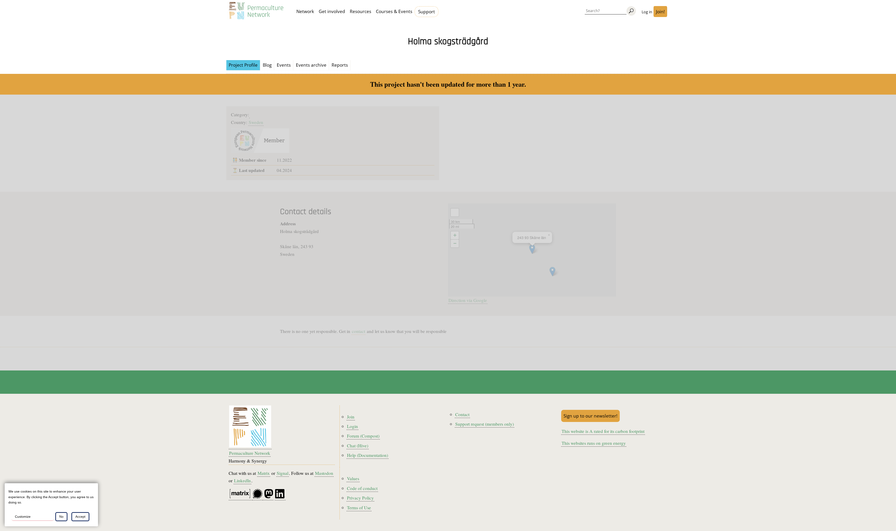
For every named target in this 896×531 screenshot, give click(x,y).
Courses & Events (394, 11)
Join (350, 417)
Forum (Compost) (363, 436)
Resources (360, 11)
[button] (552, 271)
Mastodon (324, 473)
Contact (462, 414)
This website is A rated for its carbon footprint (603, 431)
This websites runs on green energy (594, 443)
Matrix (264, 473)
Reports (340, 65)
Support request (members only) (484, 424)
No (61, 516)
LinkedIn (242, 480)
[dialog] (51, 504)
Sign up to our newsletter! (590, 416)
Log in (647, 11)
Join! (660, 11)
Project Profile (243, 65)
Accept (80, 516)
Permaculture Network (265, 11)
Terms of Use (359, 507)
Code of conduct (362, 488)
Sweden (256, 122)
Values (353, 478)
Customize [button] (23, 516)
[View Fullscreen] (455, 212)
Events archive (311, 65)
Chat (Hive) (357, 446)
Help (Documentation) (367, 455)
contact (358, 331)
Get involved (332, 11)
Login (352, 426)
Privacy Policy (360, 498)
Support (426, 11)
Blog (267, 65)
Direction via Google (467, 300)
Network (305, 11)
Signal (282, 473)
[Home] (236, 11)
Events (284, 65)
